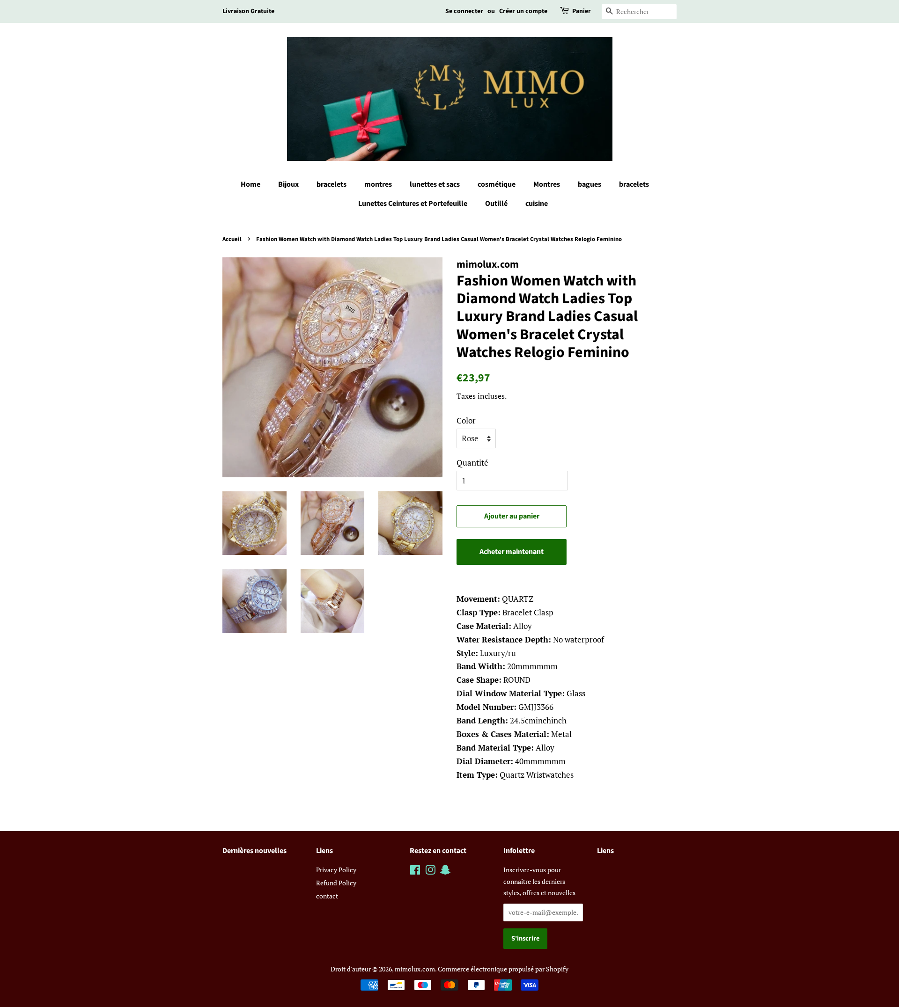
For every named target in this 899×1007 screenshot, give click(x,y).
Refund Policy (336, 882)
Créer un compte (523, 11)
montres (378, 184)
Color (466, 420)
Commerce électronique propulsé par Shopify (503, 968)
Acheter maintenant (511, 552)
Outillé (496, 203)
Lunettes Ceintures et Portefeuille (412, 203)
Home (250, 184)
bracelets (331, 184)
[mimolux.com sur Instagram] (430, 871)
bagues (589, 184)
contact (327, 895)
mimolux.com (415, 968)
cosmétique (497, 184)
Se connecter (464, 11)
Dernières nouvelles (254, 851)
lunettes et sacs (435, 184)
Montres (546, 184)
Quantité (472, 462)
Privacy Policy (336, 869)
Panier (581, 11)
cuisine (536, 203)
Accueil (232, 239)
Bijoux (288, 184)
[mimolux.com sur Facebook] (415, 871)
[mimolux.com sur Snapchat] (445, 871)
